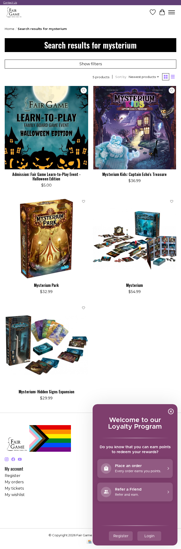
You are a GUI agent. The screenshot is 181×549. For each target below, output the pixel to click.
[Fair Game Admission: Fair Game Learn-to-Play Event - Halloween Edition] (46, 127)
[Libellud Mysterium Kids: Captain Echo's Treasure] (134, 127)
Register (13, 475)
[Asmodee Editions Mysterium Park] (46, 238)
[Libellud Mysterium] (134, 238)
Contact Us (10, 2)
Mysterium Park (46, 285)
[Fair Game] (13, 12)
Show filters (90, 64)
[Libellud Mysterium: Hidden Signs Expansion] (46, 345)
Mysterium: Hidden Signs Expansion (46, 391)
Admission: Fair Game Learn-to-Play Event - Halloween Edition (46, 176)
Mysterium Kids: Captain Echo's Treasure (134, 174)
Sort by (120, 77)
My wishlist (15, 494)
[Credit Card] (90, 542)
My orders (14, 482)
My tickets (14, 488)
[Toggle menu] (171, 12)
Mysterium (134, 285)
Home (9, 29)
